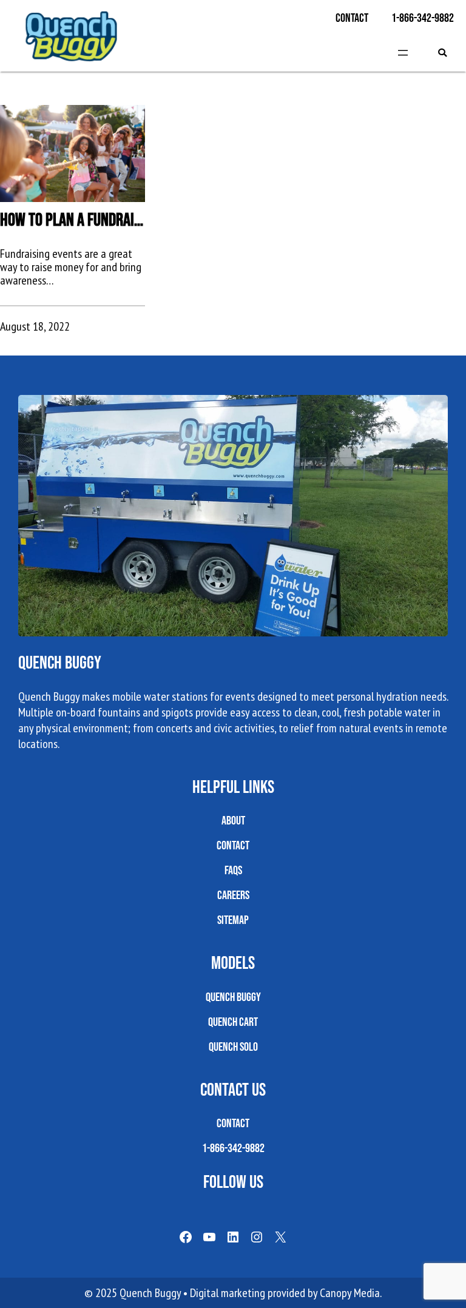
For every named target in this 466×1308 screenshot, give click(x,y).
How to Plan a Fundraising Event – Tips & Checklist (72, 220)
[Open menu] (403, 53)
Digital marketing (227, 1293)
